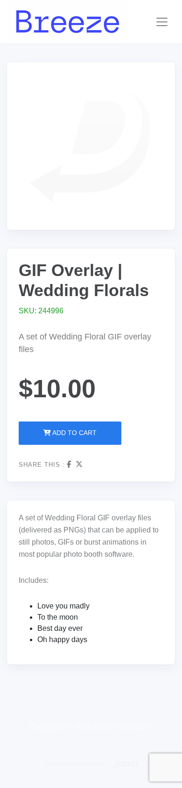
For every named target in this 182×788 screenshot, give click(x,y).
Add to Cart (74, 432)
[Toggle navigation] (162, 22)
